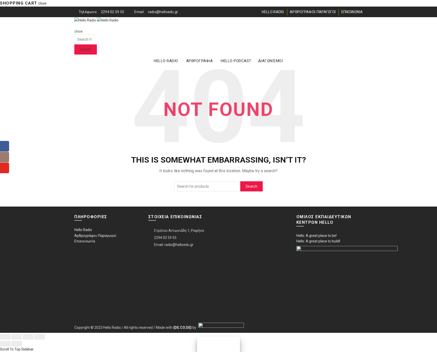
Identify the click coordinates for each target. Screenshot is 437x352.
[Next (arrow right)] (16, 343)
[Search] (76, 26)
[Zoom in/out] (39, 337)
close (42, 3)
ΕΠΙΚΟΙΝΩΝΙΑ (352, 12)
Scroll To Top (10, 349)
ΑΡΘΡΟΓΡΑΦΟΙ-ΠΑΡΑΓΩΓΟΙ (313, 12)
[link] (182, 327)
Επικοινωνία (84, 241)
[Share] (16, 337)
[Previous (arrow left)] (5, 343)
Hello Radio (83, 230)
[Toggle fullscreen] (28, 337)
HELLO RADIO (273, 12)
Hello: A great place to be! (316, 236)
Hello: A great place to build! (318, 241)
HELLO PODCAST (236, 61)
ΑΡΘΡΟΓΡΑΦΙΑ (199, 61)
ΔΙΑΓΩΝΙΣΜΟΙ (270, 61)
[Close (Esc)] (5, 337)
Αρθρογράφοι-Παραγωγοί (95, 236)
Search (86, 49)
